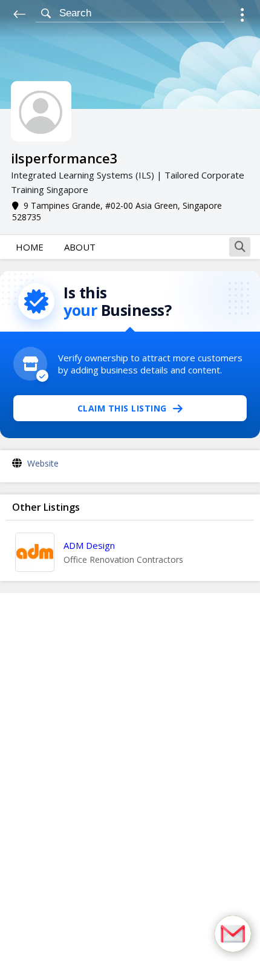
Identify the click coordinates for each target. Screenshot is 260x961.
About (80, 247)
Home (30, 247)
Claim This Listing (122, 408)
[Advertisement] (130, 777)
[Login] (242, 17)
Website (43, 463)
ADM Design (89, 545)
